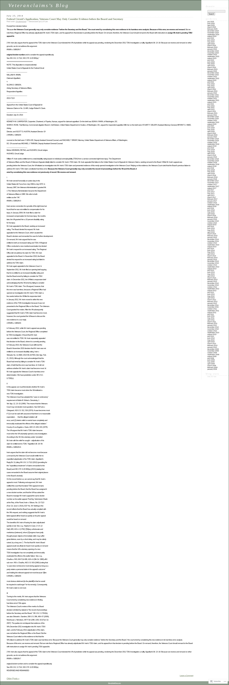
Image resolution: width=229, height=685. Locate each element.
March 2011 (211, 322)
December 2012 (213, 283)
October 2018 (212, 162)
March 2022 (211, 89)
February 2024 (212, 47)
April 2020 (211, 131)
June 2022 (211, 84)
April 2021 (211, 109)
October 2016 (212, 203)
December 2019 (213, 139)
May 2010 (211, 340)
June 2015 (211, 228)
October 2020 (212, 120)
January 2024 (212, 49)
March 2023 (211, 67)
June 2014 (211, 250)
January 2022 (212, 93)
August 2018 (211, 166)
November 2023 (213, 53)
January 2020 (212, 137)
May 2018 (211, 172)
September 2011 (213, 311)
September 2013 (213, 267)
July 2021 (210, 104)
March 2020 (211, 133)
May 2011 (210, 318)
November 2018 (213, 161)
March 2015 (211, 234)
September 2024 (213, 35)
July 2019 (210, 148)
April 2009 (211, 364)
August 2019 (211, 146)
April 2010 (211, 342)
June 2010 (211, 338)
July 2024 (210, 38)
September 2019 (213, 144)
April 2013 (211, 276)
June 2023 (211, 62)
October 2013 (212, 265)
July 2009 (210, 358)
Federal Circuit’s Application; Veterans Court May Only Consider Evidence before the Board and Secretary (65, 19)
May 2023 (211, 64)
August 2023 (211, 58)
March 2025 (211, 27)
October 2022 (212, 77)
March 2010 (211, 344)
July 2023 (210, 60)
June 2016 (211, 210)
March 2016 (211, 215)
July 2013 (210, 270)
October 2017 (212, 184)
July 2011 (210, 314)
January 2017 (212, 201)
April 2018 (211, 173)
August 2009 (211, 356)
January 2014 (212, 260)
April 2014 (211, 254)
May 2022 (211, 86)
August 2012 (211, 291)
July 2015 (210, 226)
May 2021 (211, 108)
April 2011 (211, 320)
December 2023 (213, 51)
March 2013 (211, 278)
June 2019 (211, 150)
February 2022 (212, 91)
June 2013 (211, 272)
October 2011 (212, 309)
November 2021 (213, 97)
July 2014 (210, 249)
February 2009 (212, 367)
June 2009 (211, 360)
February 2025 (212, 29)
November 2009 (213, 351)
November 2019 (213, 141)
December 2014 (213, 239)
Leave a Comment (186, 676)
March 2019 (211, 155)
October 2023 (212, 55)
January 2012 (212, 303)
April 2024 (211, 44)
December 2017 (213, 181)
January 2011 (212, 325)
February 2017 (212, 199)
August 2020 (211, 124)
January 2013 (212, 281)
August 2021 (211, 102)
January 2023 (212, 71)
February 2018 (212, 177)
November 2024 (213, 33)
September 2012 (213, 289)
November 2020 (213, 119)
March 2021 (211, 111)
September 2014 (213, 245)
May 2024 (211, 42)
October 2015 (212, 223)
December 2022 (213, 73)
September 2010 (213, 333)
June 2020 (211, 128)
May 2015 (211, 230)
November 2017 (213, 183)
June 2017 (211, 192)
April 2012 (211, 298)
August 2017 (211, 188)
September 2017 (213, 186)
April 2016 (211, 214)
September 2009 (213, 355)
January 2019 (212, 157)
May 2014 (211, 252)
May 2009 (211, 362)
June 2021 (211, 106)
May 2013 (211, 274)
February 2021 (212, 113)
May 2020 (211, 130)
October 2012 (212, 287)
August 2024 (211, 36)
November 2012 (213, 285)
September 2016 (213, 205)
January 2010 (212, 347)
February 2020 (212, 135)
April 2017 (211, 195)
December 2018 (213, 159)
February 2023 (212, 69)
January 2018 (212, 179)
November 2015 (213, 221)
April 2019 (211, 153)
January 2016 (212, 219)
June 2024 (211, 40)
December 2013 (213, 261)
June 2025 (211, 24)
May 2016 (211, 212)
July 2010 (210, 336)
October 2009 (212, 353)
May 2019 (211, 152)
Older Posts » (13, 678)
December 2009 (213, 349)
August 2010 (211, 334)
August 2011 (211, 313)
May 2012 (211, 296)
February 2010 (212, 345)
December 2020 (213, 117)
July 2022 (210, 82)
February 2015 (212, 236)
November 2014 (213, 241)
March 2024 (211, 45)
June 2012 (211, 294)
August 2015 (211, 225)
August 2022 (211, 80)
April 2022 (211, 88)
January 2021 (212, 115)
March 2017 (211, 197)
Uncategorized (21, 22)
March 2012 (211, 300)
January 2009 (212, 369)
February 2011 (212, 323)
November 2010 (213, 329)
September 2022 (213, 78)
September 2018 (213, 164)
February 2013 (212, 280)
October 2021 (212, 98)
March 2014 (211, 256)
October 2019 (212, 142)
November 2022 (213, 75)
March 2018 (211, 175)
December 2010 (213, 327)
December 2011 (213, 305)
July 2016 (210, 208)
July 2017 (210, 190)
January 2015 (212, 237)
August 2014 (211, 247)
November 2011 (213, 307)
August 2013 (211, 269)
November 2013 (213, 263)
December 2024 (213, 31)
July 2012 (210, 292)
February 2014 (212, 258)
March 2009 (211, 366)
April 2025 (211, 25)
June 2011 (211, 316)
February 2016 (212, 217)
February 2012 (212, 302)
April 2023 (211, 66)
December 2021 (213, 95)
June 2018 (211, 170)
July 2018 (210, 168)
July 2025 (210, 22)
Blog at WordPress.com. (114, 683)
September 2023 (213, 56)
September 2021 (213, 100)
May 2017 (211, 194)
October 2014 (212, 243)
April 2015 (211, 232)
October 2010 (212, 331)
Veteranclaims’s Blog (38, 5)
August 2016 (211, 206)
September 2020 (213, 122)
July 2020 (210, 126)
